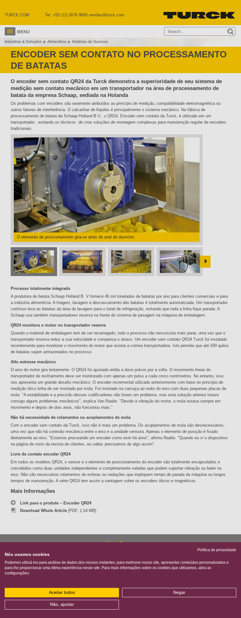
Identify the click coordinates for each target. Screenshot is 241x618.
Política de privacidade (216, 550)
